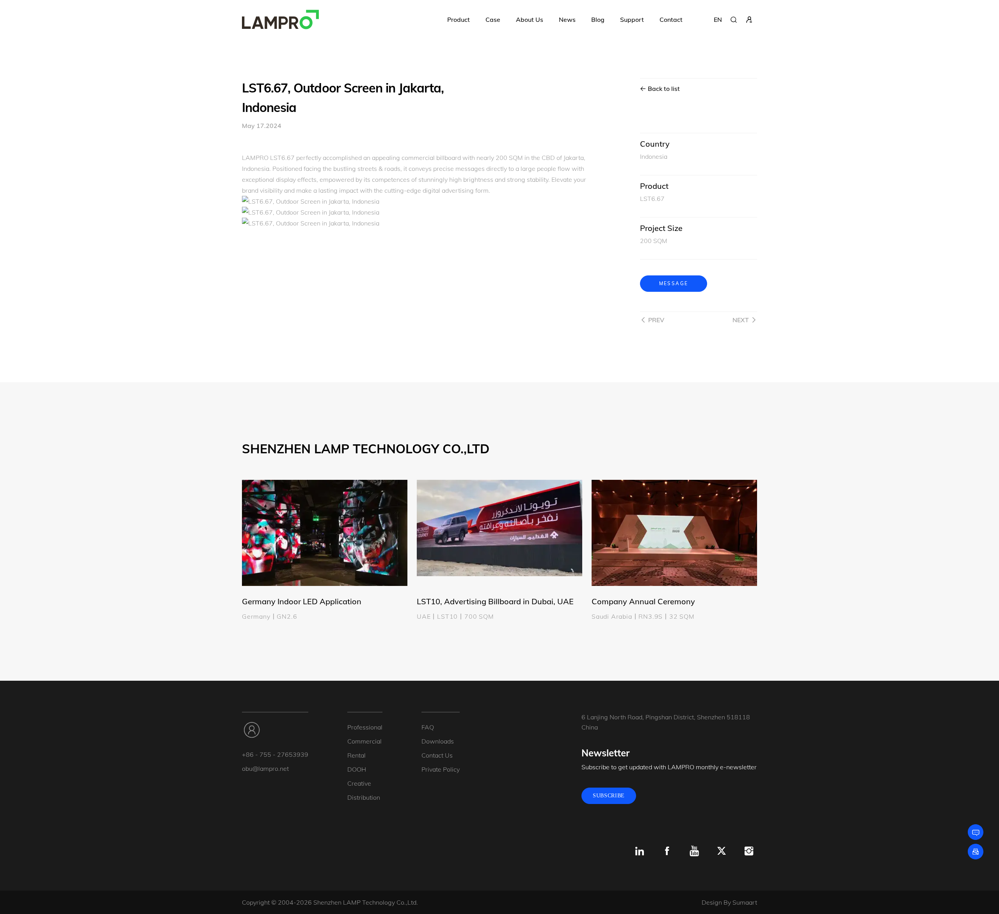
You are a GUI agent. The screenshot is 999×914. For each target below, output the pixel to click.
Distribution (363, 797)
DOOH (356, 769)
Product (458, 19)
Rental (356, 755)
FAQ (427, 727)
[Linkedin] (639, 851)
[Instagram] (749, 851)
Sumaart (744, 902)
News (567, 19)
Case (492, 19)
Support (632, 19)
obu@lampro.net (265, 768)
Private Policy (440, 769)
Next (740, 320)
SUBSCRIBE (609, 796)
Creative (359, 783)
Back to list (663, 88)
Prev (656, 320)
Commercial (364, 741)
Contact (671, 19)
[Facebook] (667, 851)
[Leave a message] (975, 832)
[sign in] (749, 19)
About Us (529, 19)
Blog (597, 19)
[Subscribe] (975, 851)
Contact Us (437, 755)
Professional (364, 727)
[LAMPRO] (280, 19)
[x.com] (721, 851)
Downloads (437, 741)
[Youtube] (694, 851)
